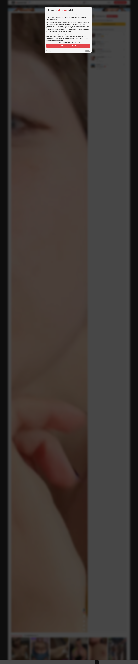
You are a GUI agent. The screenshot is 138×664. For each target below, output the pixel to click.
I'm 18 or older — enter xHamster (68, 46)
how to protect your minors (53, 51)
